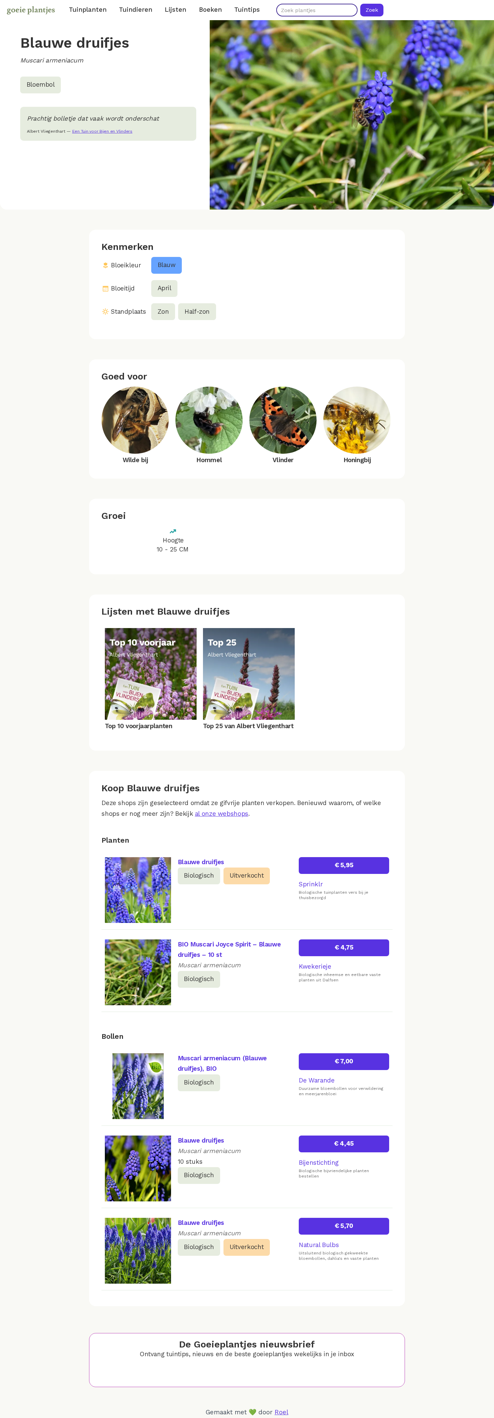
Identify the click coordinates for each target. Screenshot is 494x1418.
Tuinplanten (88, 9)
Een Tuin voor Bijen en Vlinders (102, 131)
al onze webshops (221, 813)
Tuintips (247, 9)
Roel (281, 1412)
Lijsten (175, 9)
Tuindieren (135, 9)
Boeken (210, 9)
